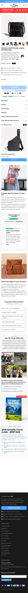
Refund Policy (5, 531)
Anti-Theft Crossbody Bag (7, 154)
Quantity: (3, 79)
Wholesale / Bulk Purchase (5, 553)
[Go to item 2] (7, 44)
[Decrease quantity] (3, 82)
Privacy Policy (4, 535)
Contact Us (4, 528)
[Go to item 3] (11, 44)
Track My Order (5, 526)
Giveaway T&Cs (5, 550)
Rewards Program (6, 545)
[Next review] (24, 237)
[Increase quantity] (9, 82)
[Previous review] (4, 237)
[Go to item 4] (15, 44)
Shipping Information (7, 533)
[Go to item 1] (3, 44)
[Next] (23, 1)
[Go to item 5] (20, 44)
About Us (3, 540)
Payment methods (6, 543)
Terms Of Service (5, 538)
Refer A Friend (5, 548)
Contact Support (14, 508)
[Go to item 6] (24, 44)
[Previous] (4, 1)
